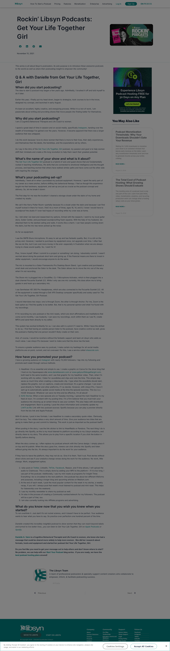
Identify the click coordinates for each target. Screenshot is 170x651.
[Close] (166, 646)
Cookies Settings (115, 646)
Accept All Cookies (143, 646)
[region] (85, 646)
